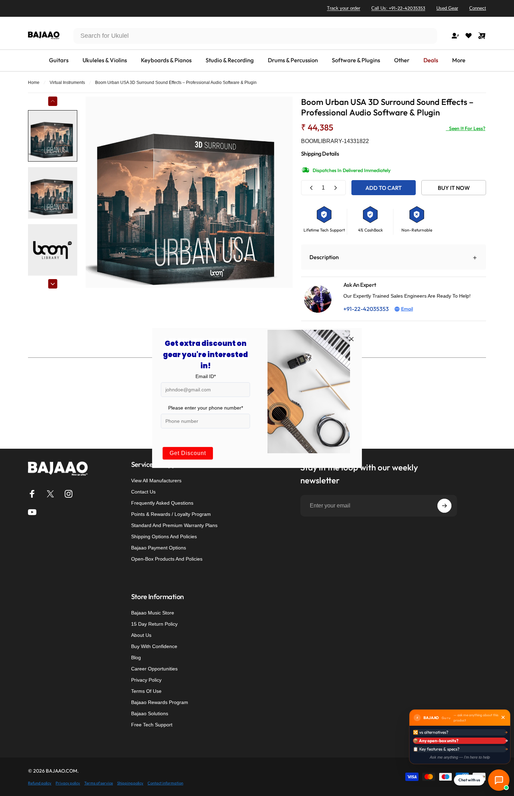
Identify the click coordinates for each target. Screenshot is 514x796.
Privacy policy (68, 783)
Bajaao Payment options (158, 547)
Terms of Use (146, 691)
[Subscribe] (444, 506)
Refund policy (39, 783)
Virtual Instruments (67, 82)
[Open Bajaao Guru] (498, 780)
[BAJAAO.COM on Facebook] (32, 494)
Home (34, 82)
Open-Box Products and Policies (166, 559)
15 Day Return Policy (154, 624)
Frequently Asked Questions (162, 503)
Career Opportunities (154, 668)
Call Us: (398, 8)
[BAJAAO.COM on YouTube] (32, 512)
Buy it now (454, 187)
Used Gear (447, 8)
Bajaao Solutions (149, 713)
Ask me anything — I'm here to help (460, 757)
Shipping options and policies (164, 536)
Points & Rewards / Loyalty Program (171, 514)
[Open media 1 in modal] (189, 192)
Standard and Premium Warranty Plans (174, 525)
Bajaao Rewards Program (159, 702)
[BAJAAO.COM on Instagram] (68, 494)
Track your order (343, 8)
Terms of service (98, 783)
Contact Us (143, 492)
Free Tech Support (151, 724)
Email (407, 309)
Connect (477, 8)
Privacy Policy (146, 680)
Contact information (165, 783)
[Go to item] (52, 136)
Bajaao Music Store (152, 613)
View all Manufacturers (156, 480)
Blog (136, 657)
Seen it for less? (465, 128)
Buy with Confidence (154, 646)
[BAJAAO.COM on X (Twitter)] (50, 494)
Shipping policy (130, 783)
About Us (141, 635)
